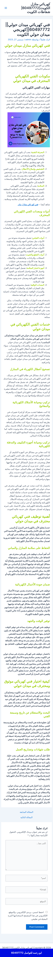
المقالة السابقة (26, 812)
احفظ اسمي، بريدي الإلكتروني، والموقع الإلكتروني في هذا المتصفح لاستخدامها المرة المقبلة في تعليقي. (27, 915)
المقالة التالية (26, 817)
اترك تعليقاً (45, 39)
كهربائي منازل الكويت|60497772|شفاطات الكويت (35, 8)
